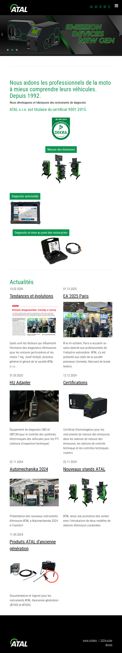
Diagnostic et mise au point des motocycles (41, 232)
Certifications (75, 382)
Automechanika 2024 (29, 469)
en (96, 6)
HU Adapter (20, 382)
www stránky (90, 640)
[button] (0, 34)
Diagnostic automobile (25, 196)
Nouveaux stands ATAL (84, 469)
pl (100, 6)
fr (109, 6)
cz (91, 6)
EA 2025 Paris (76, 296)
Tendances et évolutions (31, 296)
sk (104, 6)
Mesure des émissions (61, 149)
